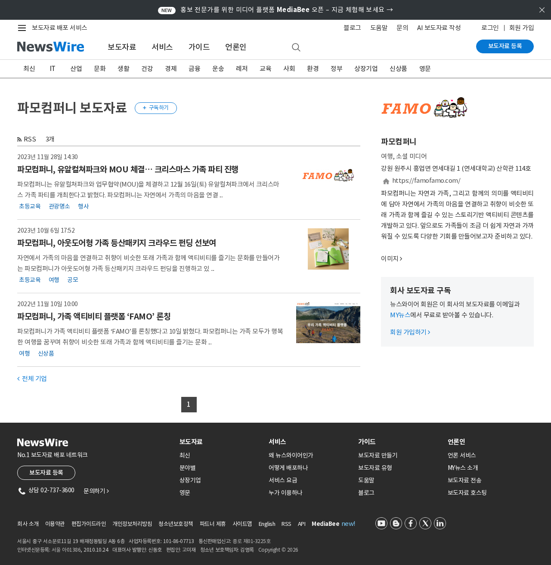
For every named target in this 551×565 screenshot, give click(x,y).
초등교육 (29, 206)
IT (53, 68)
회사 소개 (28, 524)
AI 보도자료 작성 (439, 28)
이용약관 (55, 524)
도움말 (379, 28)
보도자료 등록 (505, 46)
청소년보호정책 (175, 524)
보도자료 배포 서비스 (59, 28)
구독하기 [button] (156, 107)
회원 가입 (521, 28)
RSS (30, 139)
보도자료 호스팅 (467, 493)
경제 (170, 68)
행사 (83, 206)
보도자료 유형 (375, 468)
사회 (289, 68)
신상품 (398, 68)
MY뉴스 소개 (463, 468)
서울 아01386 (66, 550)
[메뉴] (23, 28)
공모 (72, 280)
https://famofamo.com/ (426, 180)
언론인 (236, 47)
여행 (54, 280)
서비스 (162, 47)
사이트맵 (242, 524)
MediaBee (325, 524)
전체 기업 (32, 379)
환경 (313, 68)
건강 (147, 68)
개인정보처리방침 (132, 524)
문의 (402, 28)
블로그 (352, 28)
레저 (242, 68)
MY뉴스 (400, 315)
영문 (425, 68)
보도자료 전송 (465, 480)
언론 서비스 (462, 455)
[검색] (296, 47)
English (267, 524)
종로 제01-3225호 (251, 541)
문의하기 (96, 491)
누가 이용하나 (286, 493)
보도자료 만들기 (377, 455)
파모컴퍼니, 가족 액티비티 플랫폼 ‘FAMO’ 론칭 (93, 316)
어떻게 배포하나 (288, 468)
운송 (218, 68)
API (302, 524)
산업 (76, 68)
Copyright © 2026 (278, 550)
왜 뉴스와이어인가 (291, 455)
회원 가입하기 (410, 332)
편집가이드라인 (88, 524)
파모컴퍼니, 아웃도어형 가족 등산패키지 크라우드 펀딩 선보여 (116, 243)
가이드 (199, 47)
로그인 (490, 28)
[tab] (221, 441)
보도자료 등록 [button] (46, 472)
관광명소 (59, 206)
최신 (29, 68)
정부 (336, 68)
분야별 (188, 468)
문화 (99, 68)
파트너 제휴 (213, 524)
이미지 (390, 259)
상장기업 (366, 68)
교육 (265, 68)
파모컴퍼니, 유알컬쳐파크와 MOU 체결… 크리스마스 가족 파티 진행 (127, 169)
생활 (123, 68)
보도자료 (122, 47)
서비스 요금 (283, 480)
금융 (194, 68)
